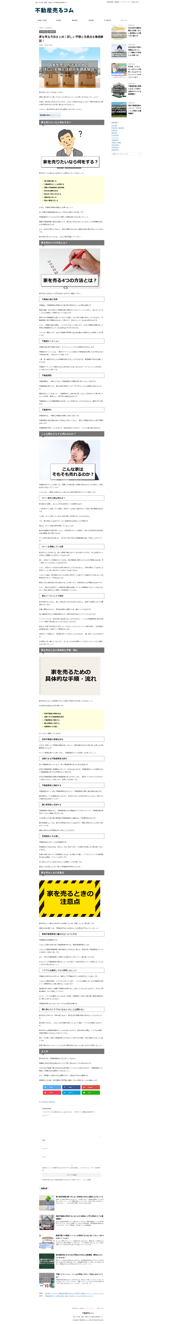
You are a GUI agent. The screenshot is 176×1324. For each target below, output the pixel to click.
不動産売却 (51, 1102)
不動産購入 (115, 140)
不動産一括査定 (42, 20)
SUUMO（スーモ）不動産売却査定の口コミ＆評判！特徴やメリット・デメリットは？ (74, 1293)
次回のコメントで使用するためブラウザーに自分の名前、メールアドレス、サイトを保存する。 (71, 1169)
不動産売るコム (88, 1313)
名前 (44, 1140)
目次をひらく (54, 115)
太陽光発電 (115, 145)
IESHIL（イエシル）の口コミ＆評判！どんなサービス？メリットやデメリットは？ (134, 72)
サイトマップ (125, 2)
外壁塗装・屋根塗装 (117, 128)
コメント (45, 1115)
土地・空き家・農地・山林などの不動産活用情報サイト (88, 1317)
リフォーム (123, 20)
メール (44, 1148)
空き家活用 (107, 20)
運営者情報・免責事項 (113, 2)
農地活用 (74, 20)
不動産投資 (115, 147)
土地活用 (58, 20)
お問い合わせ (135, 2)
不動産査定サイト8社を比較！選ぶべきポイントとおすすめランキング (69, 1296)
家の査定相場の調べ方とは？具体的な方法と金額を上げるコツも (79, 1197)
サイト (44, 1157)
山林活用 (91, 20)
